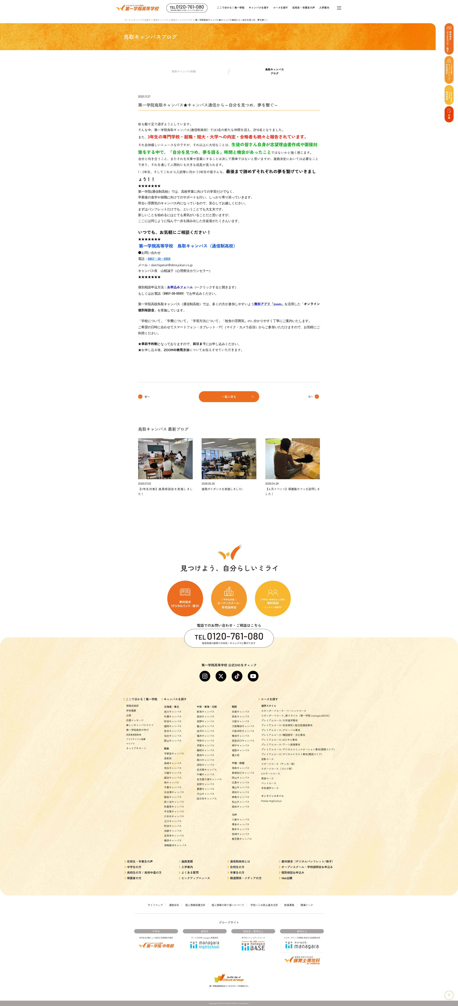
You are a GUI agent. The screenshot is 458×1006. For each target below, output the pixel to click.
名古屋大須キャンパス (209, 779)
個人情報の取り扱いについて (228, 905)
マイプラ (130, 743)
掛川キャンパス (205, 760)
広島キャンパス (240, 782)
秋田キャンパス (173, 721)
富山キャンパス (205, 726)
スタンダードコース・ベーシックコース (283, 710)
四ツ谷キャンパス (174, 802)
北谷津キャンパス (174, 792)
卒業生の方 (237, 872)
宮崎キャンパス (240, 834)
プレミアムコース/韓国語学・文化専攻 (283, 735)
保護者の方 (134, 878)
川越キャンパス (173, 773)
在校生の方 (237, 867)
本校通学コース (270, 788)
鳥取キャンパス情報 (184, 71)
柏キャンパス (171, 782)
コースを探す (280, 7)
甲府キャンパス (205, 740)
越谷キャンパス (173, 777)
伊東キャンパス (205, 745)
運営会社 (174, 905)
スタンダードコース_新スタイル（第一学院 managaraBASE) (295, 715)
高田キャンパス (205, 716)
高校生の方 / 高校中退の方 (144, 872)
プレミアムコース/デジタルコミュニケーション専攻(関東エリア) (298, 749)
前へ (147, 396)
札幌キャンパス (173, 716)
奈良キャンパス (240, 716)
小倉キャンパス (240, 819)
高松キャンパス (240, 792)
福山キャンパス (240, 787)
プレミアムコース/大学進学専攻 (279, 720)
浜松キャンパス (205, 764)
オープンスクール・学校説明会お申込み (307, 867)
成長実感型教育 (133, 734)
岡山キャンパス (240, 777)
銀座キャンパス (173, 797)
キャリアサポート (136, 748)
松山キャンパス (240, 802)
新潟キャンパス (205, 711)
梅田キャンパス (240, 736)
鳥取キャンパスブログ (182, 19)
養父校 (235, 755)
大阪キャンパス (240, 721)
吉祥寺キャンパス (174, 835)
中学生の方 (134, 867)
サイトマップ (155, 905)
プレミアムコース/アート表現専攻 (280, 744)
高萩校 (168, 758)
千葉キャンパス (173, 787)
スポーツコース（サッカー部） (278, 764)
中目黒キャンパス (174, 811)
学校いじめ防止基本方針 (264, 905)
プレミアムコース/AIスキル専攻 (279, 739)
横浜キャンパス (173, 840)
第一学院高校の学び (137, 730)
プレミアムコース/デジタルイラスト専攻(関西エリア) (291, 754)
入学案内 (324, 7)
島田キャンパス (205, 755)
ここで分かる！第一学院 (230, 7)
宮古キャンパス (173, 731)
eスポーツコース (270, 773)
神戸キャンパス (240, 745)
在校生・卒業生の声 (303, 7)
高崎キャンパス (173, 763)
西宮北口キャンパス (243, 740)
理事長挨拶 (132, 705)
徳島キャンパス (240, 797)
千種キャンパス (205, 774)
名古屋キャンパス (207, 769)
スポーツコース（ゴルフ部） (277, 768)
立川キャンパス (173, 821)
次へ (310, 396)
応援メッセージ (135, 720)
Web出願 (286, 878)
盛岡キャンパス (173, 726)
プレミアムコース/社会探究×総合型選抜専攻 (287, 725)
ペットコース (268, 783)
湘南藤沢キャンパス (175, 845)
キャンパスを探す (259, 7)
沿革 (128, 715)
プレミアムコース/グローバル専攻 (280, 730)
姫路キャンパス (240, 750)
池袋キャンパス (173, 830)
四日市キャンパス (207, 798)
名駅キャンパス (205, 784)
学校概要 (131, 710)
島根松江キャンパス (243, 773)
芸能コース (267, 759)
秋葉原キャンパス (174, 806)
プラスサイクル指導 (135, 739)
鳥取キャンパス (160, 19)
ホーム (127, 19)
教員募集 (289, 905)
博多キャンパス (240, 824)
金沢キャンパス (205, 731)
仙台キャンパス (173, 736)
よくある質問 (190, 872)
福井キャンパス (205, 736)
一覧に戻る (229, 396)
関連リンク (307, 905)
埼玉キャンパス (173, 768)
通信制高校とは (240, 861)
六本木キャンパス (174, 816)
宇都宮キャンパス (174, 753)
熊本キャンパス (240, 829)
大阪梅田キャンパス (243, 726)
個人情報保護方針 (195, 905)
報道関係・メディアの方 (246, 878)
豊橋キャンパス (205, 789)
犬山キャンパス (205, 793)
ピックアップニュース (195, 878)
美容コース (267, 778)
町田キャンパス (173, 826)
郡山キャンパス (173, 740)
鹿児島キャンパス (242, 839)
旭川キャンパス (173, 711)
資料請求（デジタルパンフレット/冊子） (308, 861)
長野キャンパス (205, 721)
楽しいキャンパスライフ (140, 725)
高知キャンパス (240, 806)
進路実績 (187, 861)
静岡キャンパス (205, 750)
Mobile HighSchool (271, 801)
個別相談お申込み (292, 872)
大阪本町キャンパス (243, 731)
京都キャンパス (240, 711)
